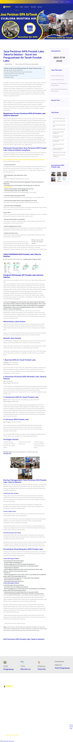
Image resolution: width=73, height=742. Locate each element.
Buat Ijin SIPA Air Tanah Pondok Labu (13, 70)
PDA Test (37, 708)
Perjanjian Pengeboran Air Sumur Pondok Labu (58, 149)
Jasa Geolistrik (39, 698)
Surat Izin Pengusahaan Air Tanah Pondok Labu (25, 452)
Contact (39, 7)
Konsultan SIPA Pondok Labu (59, 129)
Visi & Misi (33, 7)
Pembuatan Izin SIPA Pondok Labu (59, 126)
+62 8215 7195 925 (9, 1)
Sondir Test (38, 705)
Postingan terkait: (9, 77)
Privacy (68, 1)
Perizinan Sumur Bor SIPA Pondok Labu (58, 132)
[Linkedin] (10, 723)
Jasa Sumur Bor (39, 695)
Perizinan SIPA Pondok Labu (11, 75)
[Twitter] (6, 723)
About (21, 7)
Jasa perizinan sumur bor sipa (58, 145)
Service (27, 7)
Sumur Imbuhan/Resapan (41, 711)
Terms (62, 1)
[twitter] (42, 623)
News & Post (55, 1)
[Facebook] (3, 723)
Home (16, 7)
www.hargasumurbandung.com (12, 735)
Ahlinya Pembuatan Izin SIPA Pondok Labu (59, 155)
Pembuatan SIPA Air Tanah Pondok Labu (14, 73)
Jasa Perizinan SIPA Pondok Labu (59, 121)
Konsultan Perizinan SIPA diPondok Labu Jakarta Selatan (18, 72)
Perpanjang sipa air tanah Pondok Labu (58, 141)
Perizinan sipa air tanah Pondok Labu (58, 136)
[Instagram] (8, 723)
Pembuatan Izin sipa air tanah (59, 152)
